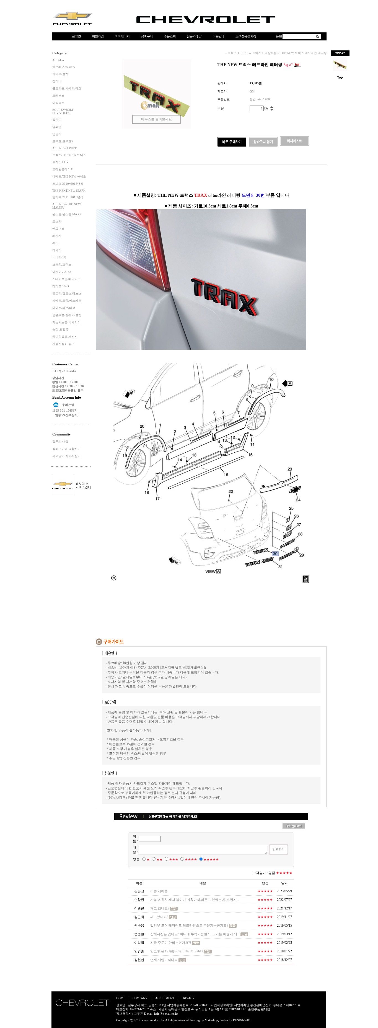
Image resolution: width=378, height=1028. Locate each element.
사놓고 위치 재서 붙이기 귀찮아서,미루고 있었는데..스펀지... (194, 900)
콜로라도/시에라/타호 (66, 88)
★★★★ (191, 860)
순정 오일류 (60, 329)
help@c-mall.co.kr (166, 1013)
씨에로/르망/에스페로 (66, 300)
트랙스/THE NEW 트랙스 (69, 155)
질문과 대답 (60, 441)
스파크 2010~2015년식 (67, 183)
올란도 (56, 119)
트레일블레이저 (63, 169)
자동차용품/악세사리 (66, 322)
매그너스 (58, 228)
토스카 (56, 221)
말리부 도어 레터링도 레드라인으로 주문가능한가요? (189, 925)
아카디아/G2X (61, 271)
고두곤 (138, 1013)
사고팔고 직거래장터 (66, 456)
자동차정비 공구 (63, 343)
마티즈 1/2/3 (60, 286)
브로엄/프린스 (61, 264)
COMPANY (140, 998)
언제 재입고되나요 (164, 960)
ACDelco (58, 60)
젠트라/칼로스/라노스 (66, 293)
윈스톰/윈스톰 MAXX (67, 214)
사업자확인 (241, 1005)
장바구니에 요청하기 (66, 448)
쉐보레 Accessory (63, 66)
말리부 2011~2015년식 (67, 197)
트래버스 (58, 95)
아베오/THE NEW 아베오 (69, 176)
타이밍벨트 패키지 (64, 336)
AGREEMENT (164, 998)
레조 (55, 243)
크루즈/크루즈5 (62, 141)
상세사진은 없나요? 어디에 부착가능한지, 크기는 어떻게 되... (195, 934)
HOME (120, 998)
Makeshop (211, 1020)
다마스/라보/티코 (63, 307)
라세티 (56, 250)
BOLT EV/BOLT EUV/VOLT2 (63, 111)
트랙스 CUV (60, 162)
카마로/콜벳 (60, 74)
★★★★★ (211, 860)
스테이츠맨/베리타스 (66, 279)
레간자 (56, 235)
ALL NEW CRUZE (64, 148)
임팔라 (56, 134)
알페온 (56, 127)
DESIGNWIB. (242, 1020)
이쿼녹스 (58, 102)
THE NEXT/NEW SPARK (69, 190)
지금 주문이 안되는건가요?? (170, 943)
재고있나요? (159, 917)
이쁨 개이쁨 (159, 891)
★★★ (173, 860)
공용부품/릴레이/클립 (66, 315)
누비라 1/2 (59, 257)
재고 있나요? (159, 908)
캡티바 (56, 81)
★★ (159, 860)
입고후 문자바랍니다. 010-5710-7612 (176, 951)
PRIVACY (188, 998)
